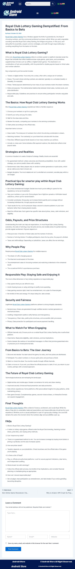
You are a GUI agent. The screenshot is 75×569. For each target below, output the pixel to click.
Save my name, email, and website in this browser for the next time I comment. (33, 543)
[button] (20, 3)
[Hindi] (63, 4)
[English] (61, 4)
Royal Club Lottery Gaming (14, 37)
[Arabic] (58, 4)
